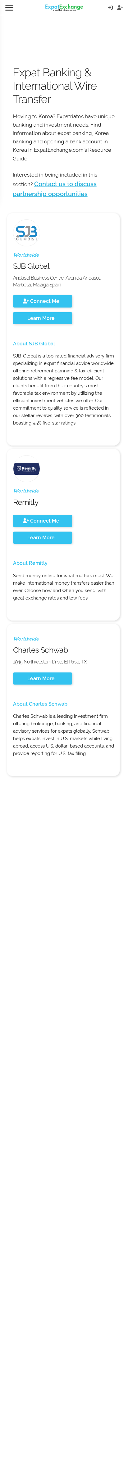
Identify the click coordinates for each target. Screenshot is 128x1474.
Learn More (41, 318)
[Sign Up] (120, 7)
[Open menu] (9, 7)
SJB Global (31, 266)
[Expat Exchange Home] (64, 7)
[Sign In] (110, 7)
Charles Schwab (40, 649)
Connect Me (44, 301)
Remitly (26, 502)
